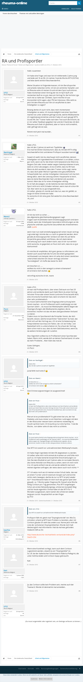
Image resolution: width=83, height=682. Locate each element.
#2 (79, 202)
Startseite (22, 669)
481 (23, 537)
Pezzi (6, 309)
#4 (79, 352)
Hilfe (37, 669)
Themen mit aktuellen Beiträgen (31, 13)
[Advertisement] (41, 32)
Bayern (22, 161)
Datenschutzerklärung (68, 669)
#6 (79, 541)
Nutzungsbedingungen (49, 669)
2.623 (22, 577)
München (21, 320)
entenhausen (20, 225)
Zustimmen (34, 679)
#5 (79, 501)
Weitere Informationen (45, 679)
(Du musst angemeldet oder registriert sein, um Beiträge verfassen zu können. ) (53, 621)
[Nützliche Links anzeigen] (79, 54)
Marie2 (7, 216)
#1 (79, 136)
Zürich (22, 101)
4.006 (22, 159)
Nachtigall (8, 152)
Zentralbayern (20, 539)
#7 (79, 565)
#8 (79, 591)
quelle (34, 227)
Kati (5, 570)
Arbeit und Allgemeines (26, 65)
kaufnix (7, 530)
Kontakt (31, 669)
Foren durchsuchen (10, 13)
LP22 (48, 65)
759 (23, 317)
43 (23, 99)
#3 (79, 280)
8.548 (22, 223)
